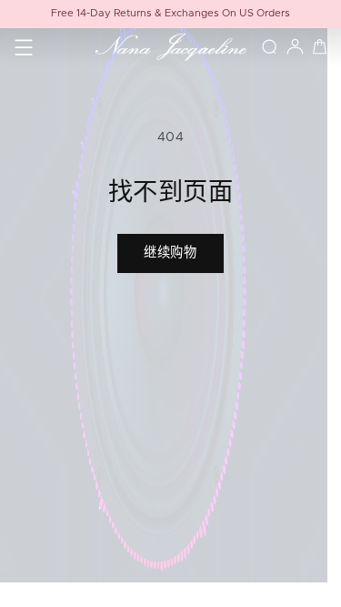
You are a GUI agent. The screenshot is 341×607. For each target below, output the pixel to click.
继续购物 (171, 253)
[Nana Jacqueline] (170, 47)
